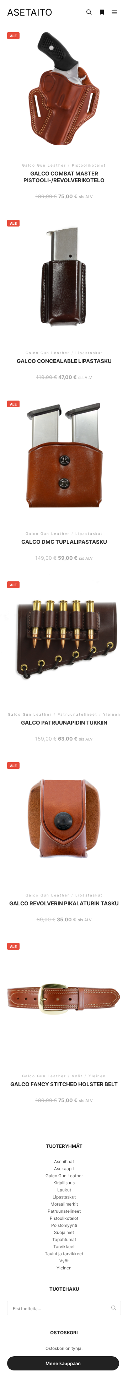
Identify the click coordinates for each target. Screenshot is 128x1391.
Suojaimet (64, 1232)
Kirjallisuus (64, 1182)
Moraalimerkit (64, 1204)
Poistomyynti (64, 1225)
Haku (115, 1308)
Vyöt (64, 1260)
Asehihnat (64, 1161)
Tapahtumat (64, 1239)
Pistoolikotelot (64, 1218)
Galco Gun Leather (64, 1175)
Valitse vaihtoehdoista (64, 94)
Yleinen (64, 1267)
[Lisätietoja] (101, 12)
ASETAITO (29, 12)
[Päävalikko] (114, 12)
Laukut (64, 1189)
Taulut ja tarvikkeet (64, 1253)
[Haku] (88, 12)
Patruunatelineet (64, 1211)
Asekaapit (64, 1168)
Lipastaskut (64, 1197)
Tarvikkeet (64, 1246)
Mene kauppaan (63, 1363)
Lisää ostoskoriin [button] (64, 821)
